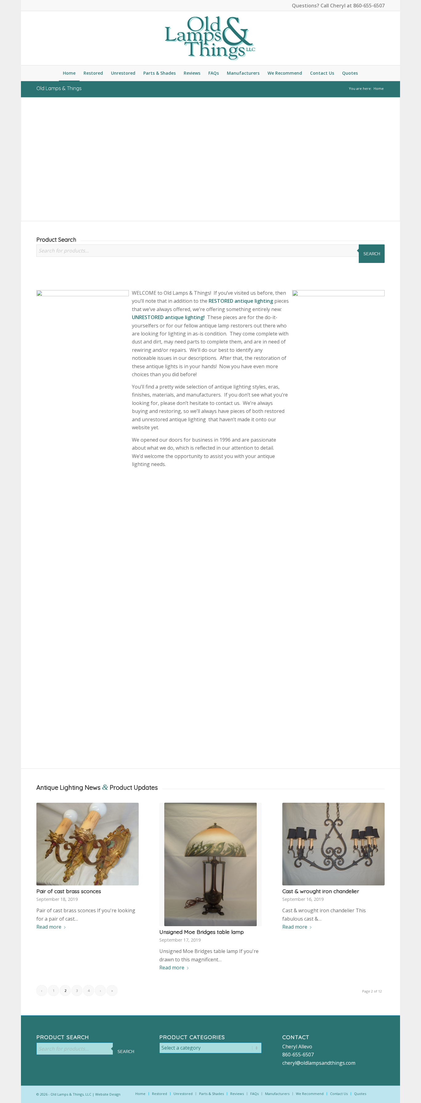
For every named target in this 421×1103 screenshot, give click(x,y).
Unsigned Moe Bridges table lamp (201, 931)
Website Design (108, 1094)
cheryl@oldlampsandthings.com (318, 1062)
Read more (48, 926)
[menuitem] (69, 73)
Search (371, 254)
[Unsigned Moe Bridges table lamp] (210, 864)
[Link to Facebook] (38, 4)
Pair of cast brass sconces (68, 891)
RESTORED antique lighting (241, 301)
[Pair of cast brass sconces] (87, 844)
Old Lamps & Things (59, 88)
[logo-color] (210, 38)
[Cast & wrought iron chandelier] (333, 844)
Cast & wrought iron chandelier (320, 891)
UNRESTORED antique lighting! (168, 317)
